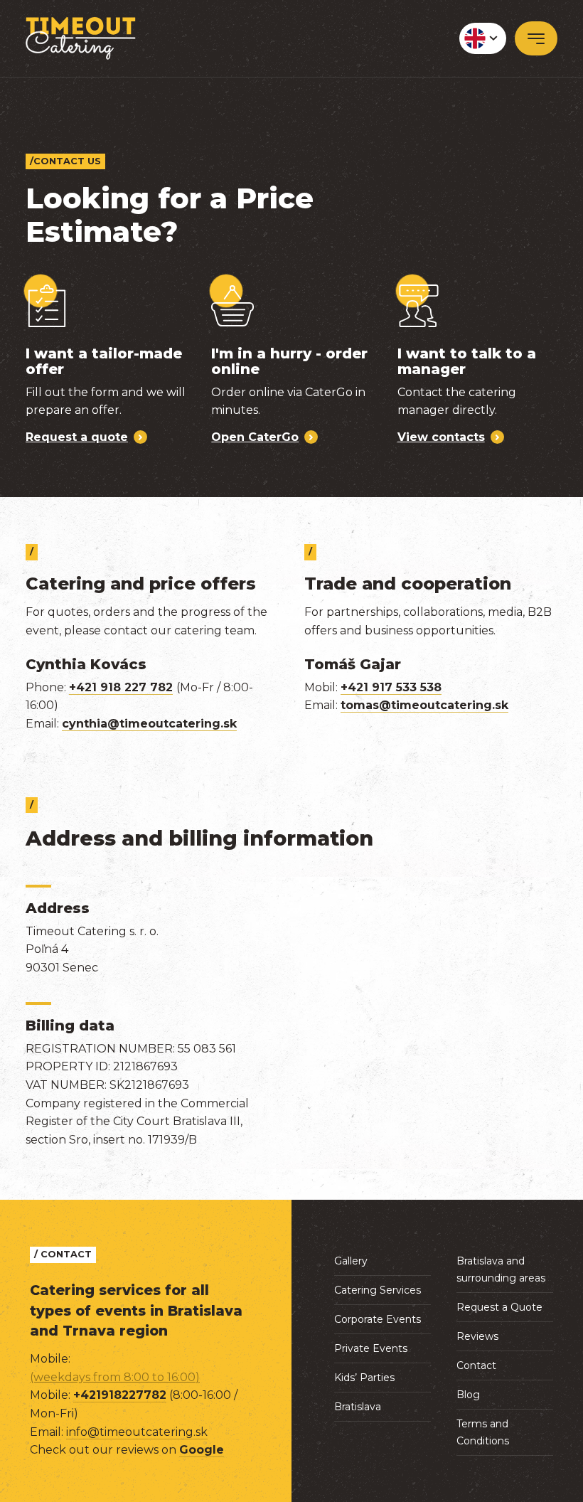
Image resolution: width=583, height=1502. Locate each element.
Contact (476, 1365)
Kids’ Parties (364, 1377)
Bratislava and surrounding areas (500, 1269)
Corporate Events (377, 1319)
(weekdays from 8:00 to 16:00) (115, 1377)
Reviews (477, 1336)
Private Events (370, 1348)
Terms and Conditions (482, 1432)
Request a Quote (499, 1307)
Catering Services (377, 1290)
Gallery (351, 1261)
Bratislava (357, 1406)
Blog (468, 1394)
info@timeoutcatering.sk (137, 1432)
